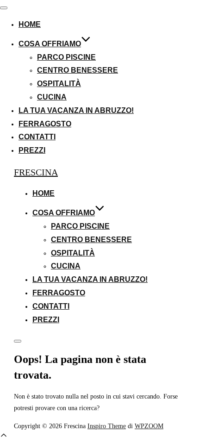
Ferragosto (45, 124)
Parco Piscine (66, 57)
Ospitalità (59, 83)
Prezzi (32, 150)
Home (30, 24)
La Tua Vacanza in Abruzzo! (76, 110)
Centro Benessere (77, 70)
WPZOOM (149, 426)
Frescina (36, 172)
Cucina (52, 97)
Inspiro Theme (106, 426)
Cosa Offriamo (50, 44)
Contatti (37, 137)
